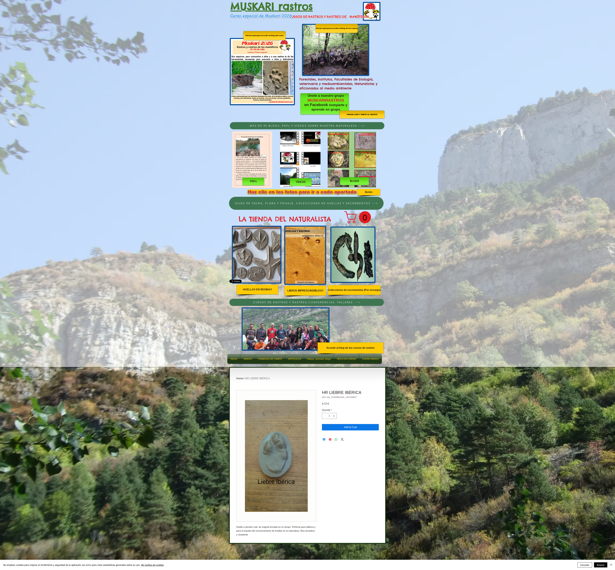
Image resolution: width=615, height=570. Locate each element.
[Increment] (334, 416)
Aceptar (601, 564)
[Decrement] (324, 416)
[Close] (611, 564)
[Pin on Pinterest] (330, 439)
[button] (359, 217)
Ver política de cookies (152, 564)
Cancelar (584, 564)
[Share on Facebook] (324, 439)
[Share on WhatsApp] (336, 439)
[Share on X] (342, 439)
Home (239, 378)
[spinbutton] (329, 416)
